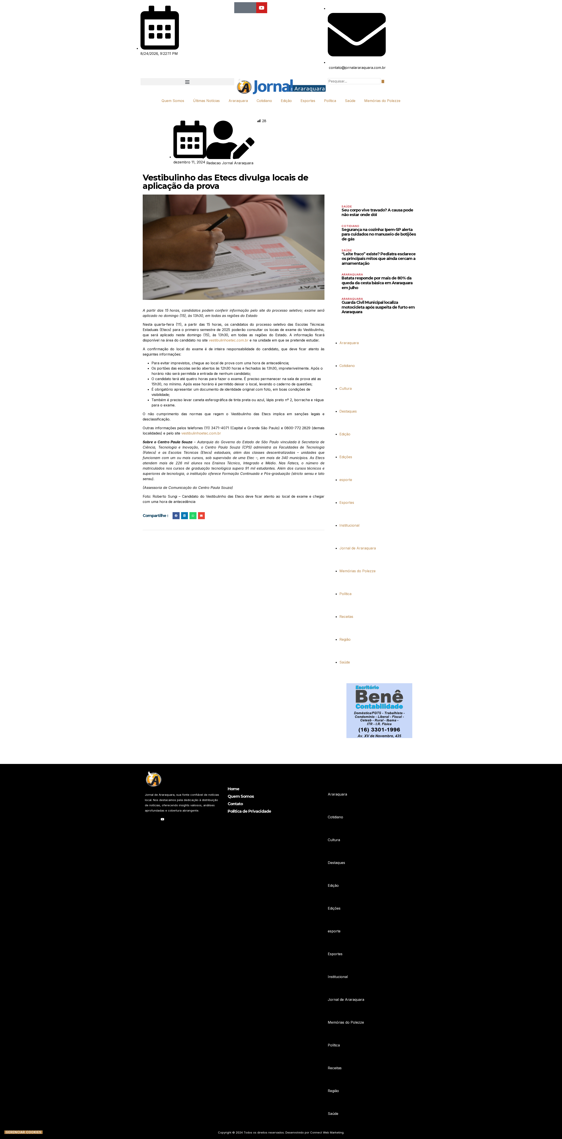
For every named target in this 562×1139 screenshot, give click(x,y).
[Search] (383, 81)
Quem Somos (173, 100)
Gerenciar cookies (23, 1132)
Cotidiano (264, 100)
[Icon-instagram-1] (250, 7)
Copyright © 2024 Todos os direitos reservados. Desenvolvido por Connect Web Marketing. (281, 1132)
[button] (187, 81)
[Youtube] (261, 7)
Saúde (350, 100)
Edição (286, 100)
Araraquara (238, 100)
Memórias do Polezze (382, 100)
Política (330, 100)
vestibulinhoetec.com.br (229, 340)
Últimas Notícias (206, 100)
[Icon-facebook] (239, 7)
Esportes (308, 100)
